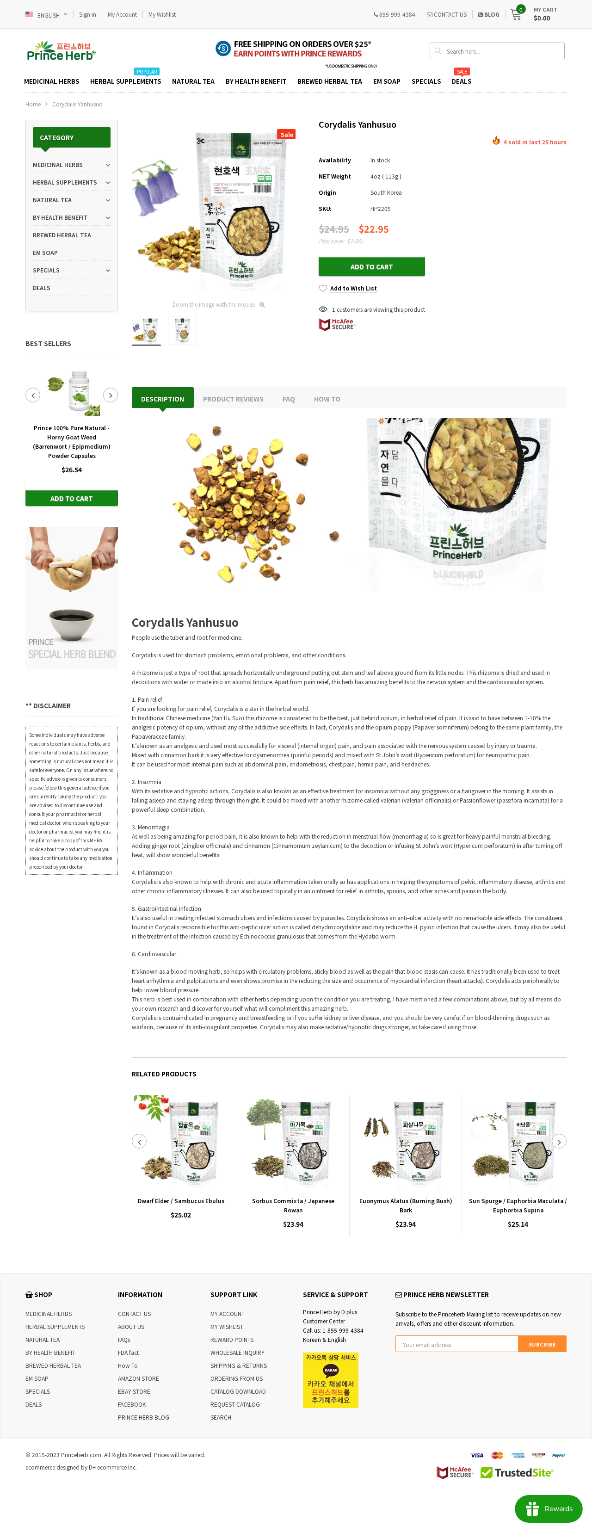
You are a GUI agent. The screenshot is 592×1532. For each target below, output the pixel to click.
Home (33, 104)
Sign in (87, 14)
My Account (122, 14)
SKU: (325, 208)
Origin (327, 192)
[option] (71, 434)
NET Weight (335, 176)
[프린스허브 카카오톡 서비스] (330, 1380)
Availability (335, 160)
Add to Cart (71, 498)
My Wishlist (162, 14)
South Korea (386, 192)
